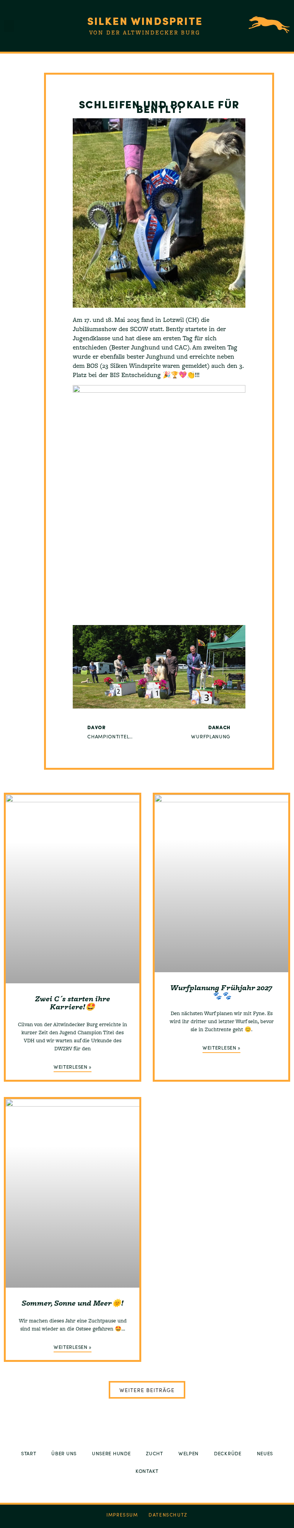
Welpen (188, 1453)
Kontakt (147, 1470)
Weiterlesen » (72, 1066)
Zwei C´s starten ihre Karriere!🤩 (72, 1002)
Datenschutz (168, 1514)
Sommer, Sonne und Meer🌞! (73, 1303)
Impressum (122, 1514)
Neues (265, 1453)
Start (28, 1453)
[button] (9, 26)
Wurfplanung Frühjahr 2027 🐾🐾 (221, 991)
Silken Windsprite (145, 20)
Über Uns (64, 1453)
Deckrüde (228, 1453)
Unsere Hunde (111, 1453)
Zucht (154, 1453)
